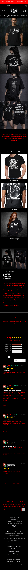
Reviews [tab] (5, 357)
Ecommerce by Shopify (16, 562)
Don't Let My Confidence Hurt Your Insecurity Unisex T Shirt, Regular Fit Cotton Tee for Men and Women (13, 428)
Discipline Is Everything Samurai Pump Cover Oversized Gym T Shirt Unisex (13, 403)
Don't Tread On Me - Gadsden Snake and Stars (14, 376)
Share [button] (5, 379)
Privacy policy (18, 564)
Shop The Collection (12, 305)
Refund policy (10, 564)
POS (6, 562)
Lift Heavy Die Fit (16, 561)
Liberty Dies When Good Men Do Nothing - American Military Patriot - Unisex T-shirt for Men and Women (14, 477)
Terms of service (8, 565)
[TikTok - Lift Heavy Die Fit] (15, 526)
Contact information (19, 565)
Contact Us (14, 519)
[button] (22, 379)
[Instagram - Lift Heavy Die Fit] (13, 526)
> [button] (19, 487)
